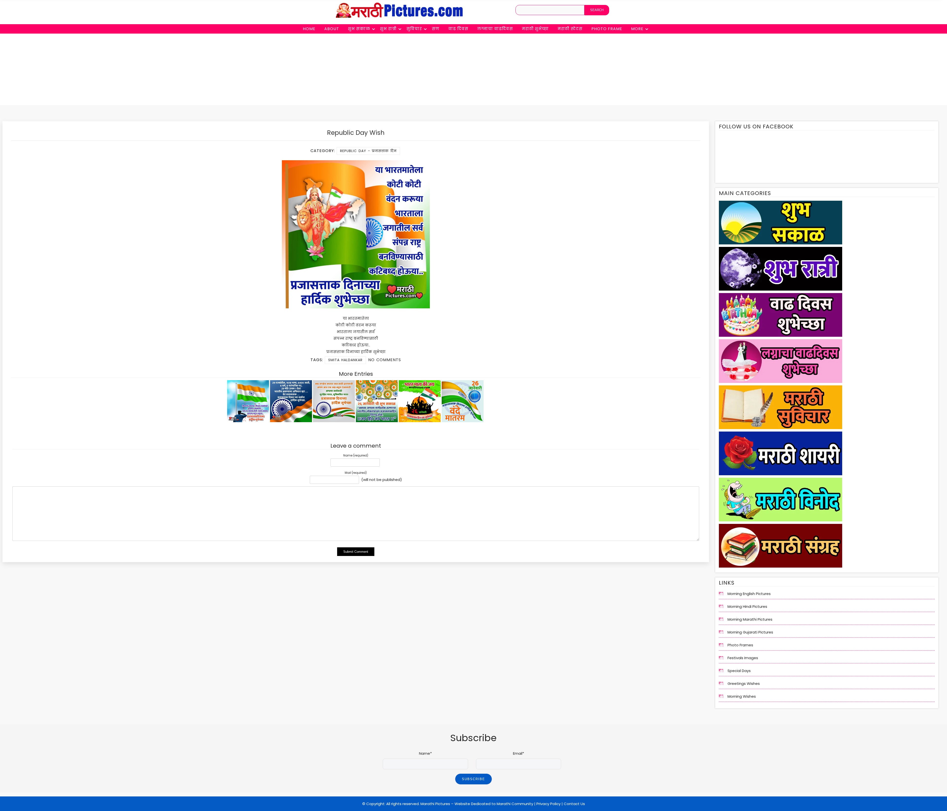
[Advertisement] (473, 70)
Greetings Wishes (744, 683)
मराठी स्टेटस (570, 29)
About (331, 29)
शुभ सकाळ (359, 29)
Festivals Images (743, 657)
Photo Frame (606, 29)
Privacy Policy (548, 803)
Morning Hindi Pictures (747, 606)
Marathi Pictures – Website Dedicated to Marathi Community (476, 803)
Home (309, 29)
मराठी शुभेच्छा (535, 29)
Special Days (739, 670)
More (637, 29)
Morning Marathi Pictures (750, 619)
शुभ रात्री (388, 29)
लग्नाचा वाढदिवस (495, 29)
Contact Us (574, 803)
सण (435, 29)
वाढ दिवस (458, 29)
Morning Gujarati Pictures (750, 632)
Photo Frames (740, 645)
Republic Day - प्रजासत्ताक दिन (368, 150)
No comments (384, 360)
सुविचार (414, 29)
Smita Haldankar (345, 359)
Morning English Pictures (749, 593)
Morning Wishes (742, 696)
